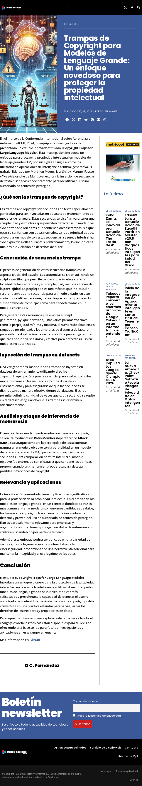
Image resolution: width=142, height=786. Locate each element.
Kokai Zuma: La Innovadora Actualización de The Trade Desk (113, 230)
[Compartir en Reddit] (86, 119)
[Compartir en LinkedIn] (80, 119)
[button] (68, 5)
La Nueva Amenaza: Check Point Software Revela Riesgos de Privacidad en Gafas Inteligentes (132, 384)
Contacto (131, 747)
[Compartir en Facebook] (67, 119)
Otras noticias (113, 211)
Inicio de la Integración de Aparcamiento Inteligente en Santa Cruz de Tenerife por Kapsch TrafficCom (132, 311)
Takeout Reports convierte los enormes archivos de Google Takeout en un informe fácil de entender (113, 315)
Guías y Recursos (111, 288)
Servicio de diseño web (105, 747)
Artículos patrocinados (70, 747)
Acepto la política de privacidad (99, 716)
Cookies (134, 780)
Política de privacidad (127, 771)
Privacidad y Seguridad (131, 357)
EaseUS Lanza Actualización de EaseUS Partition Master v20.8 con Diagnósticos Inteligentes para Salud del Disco (132, 240)
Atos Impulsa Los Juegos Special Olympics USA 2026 (113, 371)
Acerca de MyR (128, 756)
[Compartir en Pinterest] (92, 119)
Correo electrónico (85, 701)
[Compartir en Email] (98, 119)
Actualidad (70, 24)
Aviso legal (105, 771)
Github (34, 640)
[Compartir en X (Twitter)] (73, 119)
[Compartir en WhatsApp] (105, 119)
